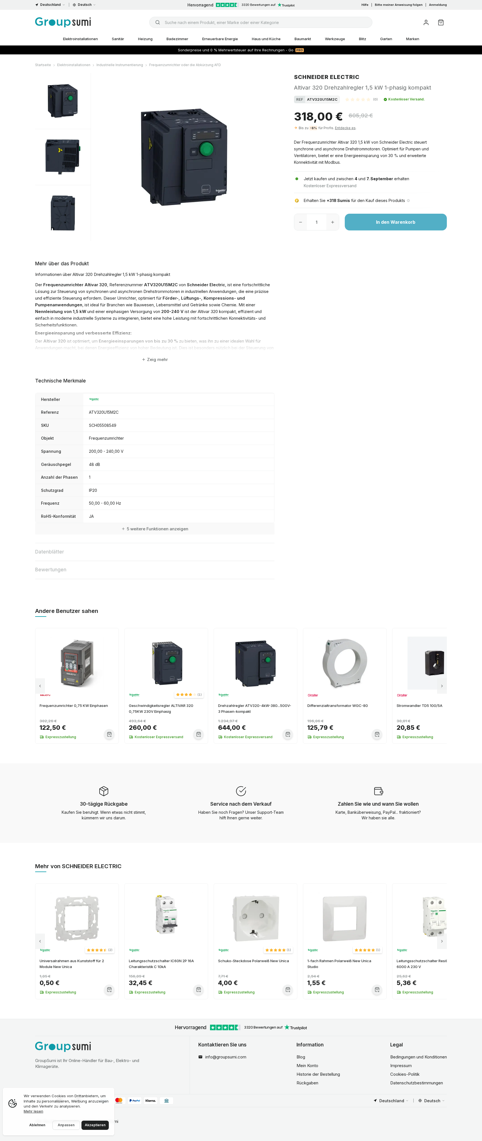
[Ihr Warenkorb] (441, 22)
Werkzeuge (335, 39)
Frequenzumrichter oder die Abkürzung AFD (185, 65)
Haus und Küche (266, 39)
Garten (386, 39)
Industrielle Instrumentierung (120, 65)
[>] (442, 686)
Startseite (43, 65)
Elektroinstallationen (80, 39)
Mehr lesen (33, 1111)
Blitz (362, 39)
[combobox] (260, 22)
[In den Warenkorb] (109, 734)
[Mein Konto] (426, 22)
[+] (332, 222)
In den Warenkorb (395, 222)
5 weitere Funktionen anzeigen (157, 528)
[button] (361, 99)
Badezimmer (177, 39)
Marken (412, 39)
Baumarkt (303, 39)
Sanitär (118, 39)
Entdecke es (345, 128)
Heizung (145, 39)
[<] (40, 686)
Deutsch (84, 5)
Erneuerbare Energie (220, 39)
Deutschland (50, 5)
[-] (300, 222)
